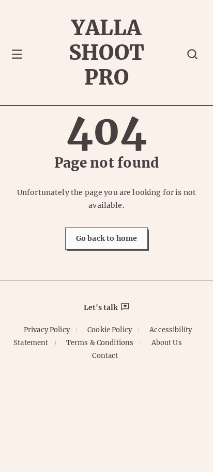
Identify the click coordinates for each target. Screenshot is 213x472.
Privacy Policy (47, 329)
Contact (105, 355)
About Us (166, 342)
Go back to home (106, 238)
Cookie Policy (109, 329)
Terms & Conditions (100, 342)
